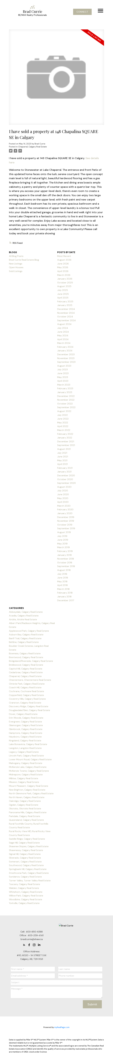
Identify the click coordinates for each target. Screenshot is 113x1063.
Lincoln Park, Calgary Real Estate (26, 755)
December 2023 (66, 354)
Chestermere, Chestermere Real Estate (30, 679)
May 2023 (62, 377)
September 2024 (66, 320)
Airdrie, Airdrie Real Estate (23, 619)
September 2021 (66, 445)
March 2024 (63, 343)
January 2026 (64, 278)
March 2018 (63, 589)
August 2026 (64, 259)
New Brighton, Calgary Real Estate (27, 789)
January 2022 (64, 437)
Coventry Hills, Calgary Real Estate (27, 698)
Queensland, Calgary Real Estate (26, 819)
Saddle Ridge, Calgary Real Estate (27, 838)
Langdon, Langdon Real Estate (25, 748)
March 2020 (63, 505)
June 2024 (63, 331)
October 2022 (65, 403)
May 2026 (62, 267)
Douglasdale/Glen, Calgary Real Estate (29, 710)
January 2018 (64, 596)
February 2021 (65, 467)
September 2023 (66, 361)
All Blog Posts (16, 256)
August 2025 (64, 286)
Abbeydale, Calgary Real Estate (26, 611)
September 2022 (66, 407)
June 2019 (62, 539)
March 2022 (63, 430)
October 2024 (65, 316)
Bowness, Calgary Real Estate (25, 653)
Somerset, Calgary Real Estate (25, 861)
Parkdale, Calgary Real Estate (24, 816)
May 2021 (62, 460)
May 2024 (62, 335)
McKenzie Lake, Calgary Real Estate (27, 767)
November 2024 (66, 312)
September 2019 (66, 528)
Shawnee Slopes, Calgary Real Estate (29, 846)
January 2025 (64, 305)
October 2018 (64, 562)
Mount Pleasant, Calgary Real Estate (28, 785)
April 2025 (62, 297)
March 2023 (63, 384)
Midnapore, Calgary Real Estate (26, 774)
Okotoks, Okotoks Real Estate (25, 808)
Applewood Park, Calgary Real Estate (29, 630)
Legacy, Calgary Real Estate (24, 751)
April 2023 (62, 380)
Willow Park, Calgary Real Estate (26, 895)
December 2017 (65, 600)
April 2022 (62, 426)
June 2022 (63, 418)
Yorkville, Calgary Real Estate (24, 903)
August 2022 (64, 411)
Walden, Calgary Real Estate (24, 888)
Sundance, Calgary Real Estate (25, 876)
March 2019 (63, 547)
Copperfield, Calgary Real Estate (26, 695)
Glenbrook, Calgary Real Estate (25, 729)
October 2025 (65, 282)
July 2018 (62, 573)
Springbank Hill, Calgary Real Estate (27, 869)
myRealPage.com (61, 1027)
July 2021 (62, 452)
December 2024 (66, 309)
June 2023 (63, 373)
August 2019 (64, 532)
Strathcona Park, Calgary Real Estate (29, 873)
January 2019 (64, 555)
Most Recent (64, 256)
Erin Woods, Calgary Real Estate (26, 717)
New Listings (15, 263)
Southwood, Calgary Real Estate (26, 865)
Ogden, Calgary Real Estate (23, 804)
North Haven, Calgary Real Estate (26, 797)
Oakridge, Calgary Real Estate (25, 801)
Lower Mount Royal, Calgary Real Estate (30, 759)
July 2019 (62, 536)
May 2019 (62, 543)
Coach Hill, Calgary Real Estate (25, 687)
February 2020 (65, 509)
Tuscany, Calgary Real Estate (24, 884)
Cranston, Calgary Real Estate (25, 702)
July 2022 (62, 415)
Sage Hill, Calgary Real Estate (24, 842)
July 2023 (62, 369)
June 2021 (62, 456)
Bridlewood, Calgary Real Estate (26, 664)
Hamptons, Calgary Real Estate (25, 733)
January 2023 (64, 392)
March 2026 (63, 275)
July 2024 (62, 327)
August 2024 (64, 324)
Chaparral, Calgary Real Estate (32, 146)
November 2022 (65, 399)
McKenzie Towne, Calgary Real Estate (29, 770)
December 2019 (65, 517)
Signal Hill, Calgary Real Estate (25, 854)
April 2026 (62, 271)
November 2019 (65, 520)
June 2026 (63, 263)
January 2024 (64, 350)
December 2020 (66, 475)
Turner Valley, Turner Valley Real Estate (30, 880)
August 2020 (64, 486)
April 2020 (63, 501)
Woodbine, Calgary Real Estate (25, 899)
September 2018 (66, 566)
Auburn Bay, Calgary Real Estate (26, 634)
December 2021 (65, 441)
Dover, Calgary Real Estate (23, 714)
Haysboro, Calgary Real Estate (25, 736)
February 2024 (65, 346)
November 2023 (65, 358)
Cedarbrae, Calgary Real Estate (26, 672)
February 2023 (65, 388)
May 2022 (62, 422)
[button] (82, 12)
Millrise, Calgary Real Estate (23, 778)
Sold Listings (15, 271)
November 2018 (65, 558)
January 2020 (64, 513)
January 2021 (64, 471)
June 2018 (62, 577)
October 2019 (64, 524)
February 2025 (65, 301)
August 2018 (64, 570)
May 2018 (62, 581)
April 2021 (62, 464)
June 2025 (63, 293)
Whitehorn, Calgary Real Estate (25, 891)
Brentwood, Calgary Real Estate (26, 657)
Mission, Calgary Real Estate (24, 782)
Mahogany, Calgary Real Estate (25, 763)
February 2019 (65, 551)
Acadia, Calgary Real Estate (24, 615)
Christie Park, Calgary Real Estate (27, 683)
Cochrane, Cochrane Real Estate (26, 691)
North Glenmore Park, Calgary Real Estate (31, 793)
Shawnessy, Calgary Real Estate (26, 850)
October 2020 (65, 479)
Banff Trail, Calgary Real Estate (25, 638)
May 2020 (62, 498)
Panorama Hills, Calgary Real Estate (27, 812)
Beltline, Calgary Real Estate (24, 642)
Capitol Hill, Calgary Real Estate (25, 668)
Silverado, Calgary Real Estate (25, 857)
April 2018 (62, 585)
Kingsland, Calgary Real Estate (25, 740)
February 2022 (65, 433)
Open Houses (16, 267)
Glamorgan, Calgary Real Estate (26, 725)
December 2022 (66, 396)
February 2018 (65, 592)
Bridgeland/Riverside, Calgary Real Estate (31, 661)
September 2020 (66, 483)
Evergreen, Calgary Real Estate (25, 721)
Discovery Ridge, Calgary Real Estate (28, 706)
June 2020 (63, 494)
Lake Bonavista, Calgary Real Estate (28, 744)
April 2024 (63, 339)
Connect (82, 11)
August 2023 (64, 365)
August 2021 (64, 449)
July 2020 (62, 490)
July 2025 (62, 290)
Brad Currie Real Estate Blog (24, 259)
